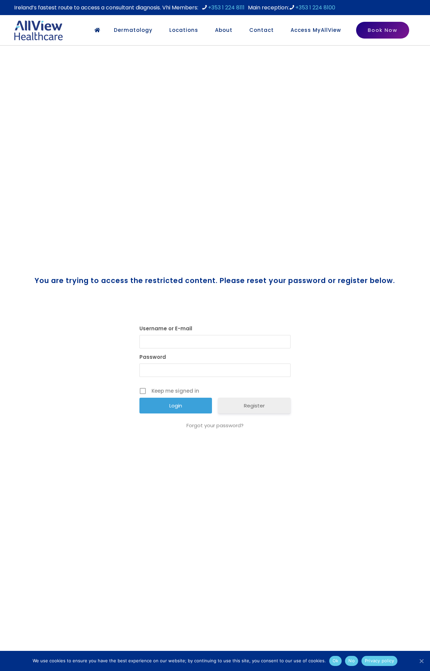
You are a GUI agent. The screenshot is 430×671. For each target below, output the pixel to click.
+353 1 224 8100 (315, 7)
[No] (421, 661)
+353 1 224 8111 (226, 7)
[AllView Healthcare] (38, 30)
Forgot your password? (215, 425)
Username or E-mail (165, 328)
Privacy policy (379, 660)
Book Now (382, 30)
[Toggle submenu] (157, 30)
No (351, 660)
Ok (336, 660)
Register (254, 405)
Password (152, 356)
